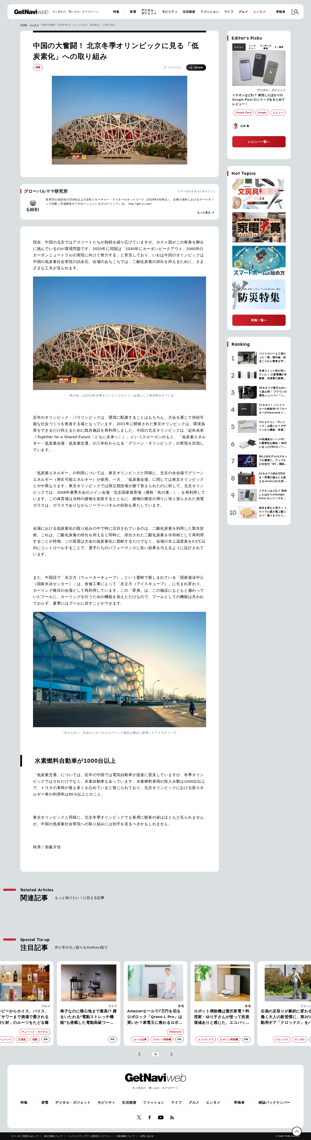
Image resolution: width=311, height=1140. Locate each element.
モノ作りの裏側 (265, 47)
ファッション (209, 11)
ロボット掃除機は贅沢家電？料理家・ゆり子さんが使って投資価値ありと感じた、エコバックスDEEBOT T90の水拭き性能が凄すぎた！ (222, 1017)
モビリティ (170, 11)
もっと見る (206, 212)
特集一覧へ (259, 320)
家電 (133, 11)
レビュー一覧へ (259, 141)
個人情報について (53, 1136)
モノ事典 (278, 47)
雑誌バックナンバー (274, 1102)
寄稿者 (280, 11)
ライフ (229, 11)
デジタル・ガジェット (149, 12)
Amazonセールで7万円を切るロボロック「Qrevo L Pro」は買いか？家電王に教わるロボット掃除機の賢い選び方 (155, 1017)
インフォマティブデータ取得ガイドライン (89, 1136)
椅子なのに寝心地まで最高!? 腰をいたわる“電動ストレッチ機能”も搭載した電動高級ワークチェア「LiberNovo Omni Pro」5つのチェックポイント (88, 1017)
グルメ (243, 11)
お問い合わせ (147, 1136)
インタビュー (252, 47)
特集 (116, 11)
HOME (23, 25)
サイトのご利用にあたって (25, 1136)
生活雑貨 (189, 11)
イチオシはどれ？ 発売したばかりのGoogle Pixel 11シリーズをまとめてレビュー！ (258, 99)
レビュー (239, 47)
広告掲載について (126, 1136)
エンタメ (259, 11)
